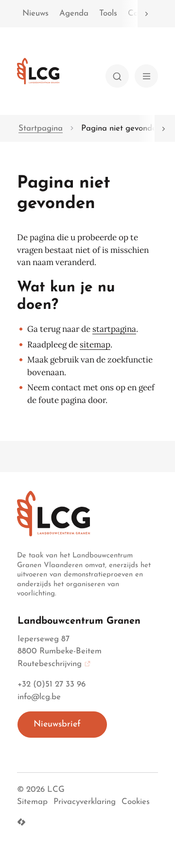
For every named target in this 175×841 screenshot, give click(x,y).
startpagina (114, 329)
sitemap (95, 344)
